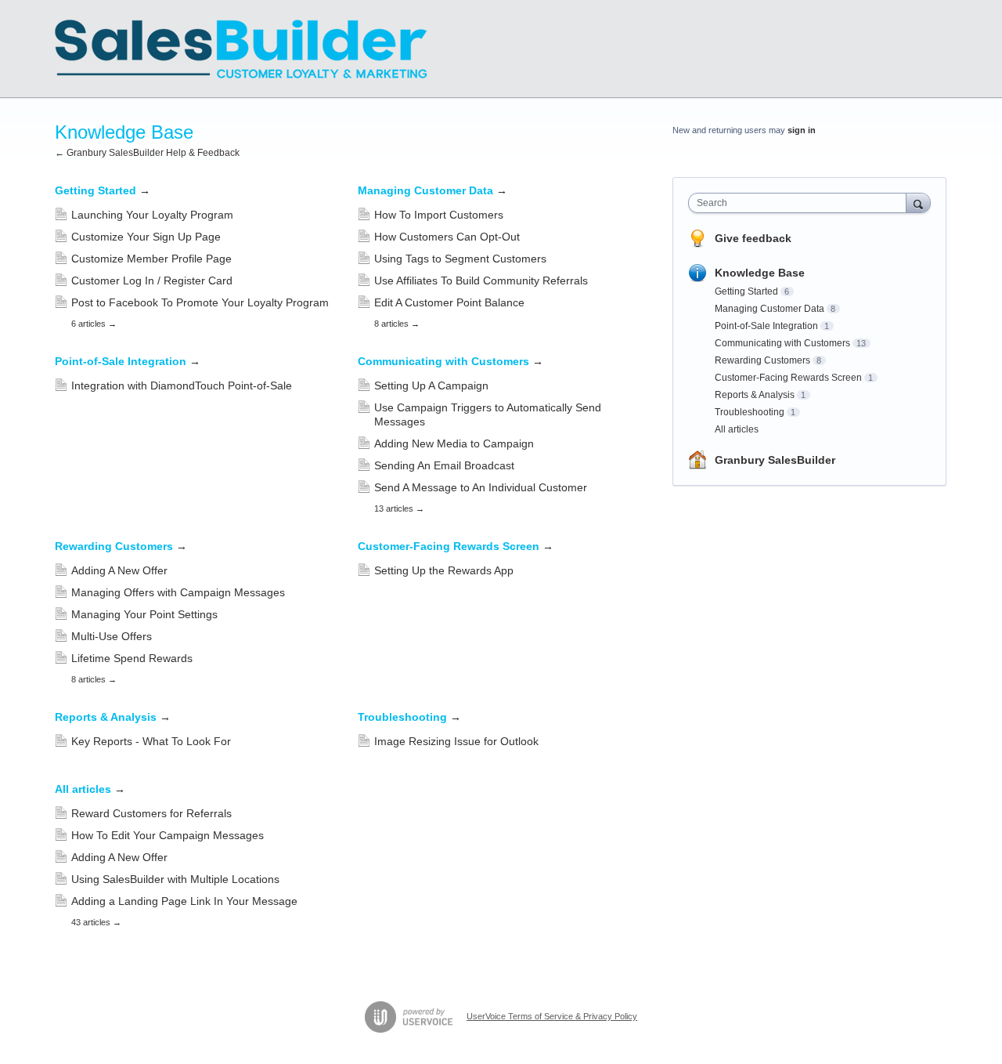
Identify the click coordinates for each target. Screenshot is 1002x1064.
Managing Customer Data (432, 190)
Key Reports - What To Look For (151, 741)
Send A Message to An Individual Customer (480, 487)
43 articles (96, 922)
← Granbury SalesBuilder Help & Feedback (147, 152)
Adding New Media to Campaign (454, 443)
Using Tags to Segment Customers (460, 258)
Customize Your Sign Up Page (146, 236)
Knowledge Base (760, 272)
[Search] (918, 202)
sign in (802, 130)
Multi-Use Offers (111, 636)
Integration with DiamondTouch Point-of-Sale (181, 385)
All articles (90, 789)
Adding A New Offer (119, 570)
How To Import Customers (438, 214)
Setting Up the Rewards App (444, 570)
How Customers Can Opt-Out (447, 236)
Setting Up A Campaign (431, 385)
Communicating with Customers (450, 361)
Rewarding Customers (121, 546)
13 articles (399, 508)
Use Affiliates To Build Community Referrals (481, 280)
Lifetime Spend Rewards (132, 658)
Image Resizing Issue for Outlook (456, 741)
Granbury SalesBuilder (775, 460)
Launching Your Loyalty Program (152, 214)
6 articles (94, 323)
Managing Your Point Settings (144, 614)
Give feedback (753, 238)
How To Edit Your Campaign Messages (167, 835)
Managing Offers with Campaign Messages (178, 592)
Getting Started (102, 190)
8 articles (397, 323)
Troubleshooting (409, 717)
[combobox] (801, 202)
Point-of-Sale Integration (127, 361)
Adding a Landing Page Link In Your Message (184, 901)
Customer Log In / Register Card (151, 280)
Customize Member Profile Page (151, 258)
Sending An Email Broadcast (444, 465)
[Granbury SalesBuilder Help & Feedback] (241, 49)
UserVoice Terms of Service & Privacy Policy (552, 1016)
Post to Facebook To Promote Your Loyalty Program (200, 302)
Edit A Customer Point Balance (449, 302)
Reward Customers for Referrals (151, 813)
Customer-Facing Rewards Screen (455, 546)
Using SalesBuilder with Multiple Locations (175, 879)
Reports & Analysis (113, 717)
